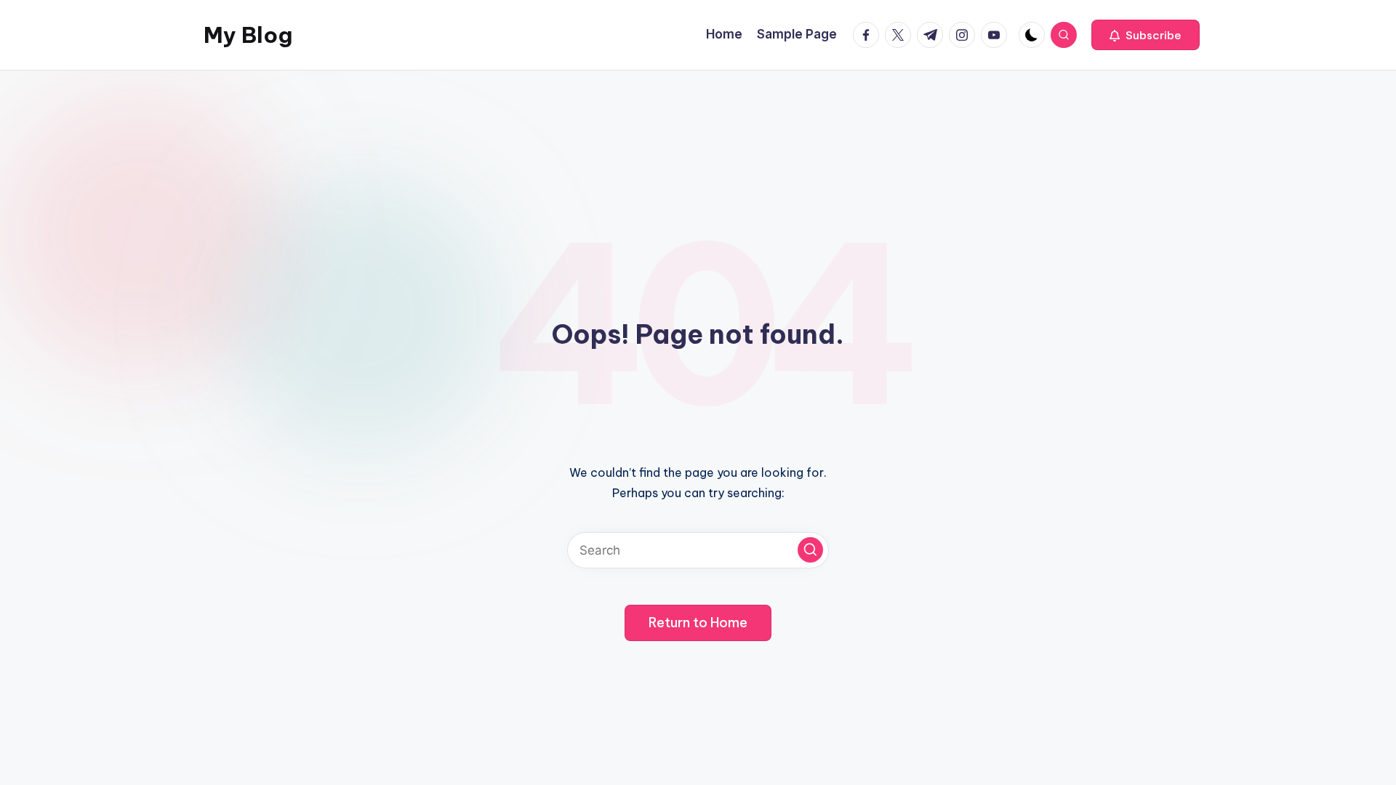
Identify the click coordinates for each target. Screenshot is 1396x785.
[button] (1145, 35)
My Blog (248, 35)
